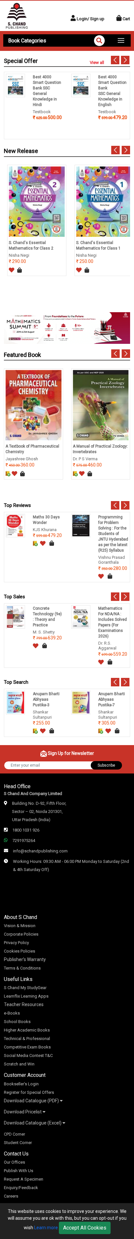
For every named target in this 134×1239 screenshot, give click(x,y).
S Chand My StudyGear (25, 987)
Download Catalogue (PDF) (32, 1100)
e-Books (12, 1013)
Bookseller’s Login (21, 1083)
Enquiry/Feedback (21, 1187)
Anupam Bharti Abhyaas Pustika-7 (111, 699)
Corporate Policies (21, 934)
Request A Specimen (23, 1179)
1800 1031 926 (25, 830)
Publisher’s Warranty (25, 959)
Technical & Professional (27, 1038)
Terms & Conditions (22, 968)
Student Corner (18, 1142)
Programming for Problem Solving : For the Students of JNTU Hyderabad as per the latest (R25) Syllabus (113, 534)
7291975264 (23, 840)
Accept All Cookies (84, 1228)
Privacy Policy (16, 942)
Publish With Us (18, 1170)
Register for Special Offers (29, 1092)
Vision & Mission (19, 925)
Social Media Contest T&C (28, 1055)
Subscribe (106, 765)
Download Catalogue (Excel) (33, 1122)
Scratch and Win (19, 1064)
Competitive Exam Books (27, 1047)
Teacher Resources (24, 1004)
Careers (11, 1196)
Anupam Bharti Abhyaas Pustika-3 (46, 699)
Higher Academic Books (27, 1030)
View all (97, 62)
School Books (17, 1021)
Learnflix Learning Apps (26, 996)
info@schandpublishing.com (40, 851)
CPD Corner (14, 1134)
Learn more (46, 1227)
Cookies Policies (19, 951)
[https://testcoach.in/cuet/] (67, 327)
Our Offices (14, 1162)
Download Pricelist (23, 1111)
